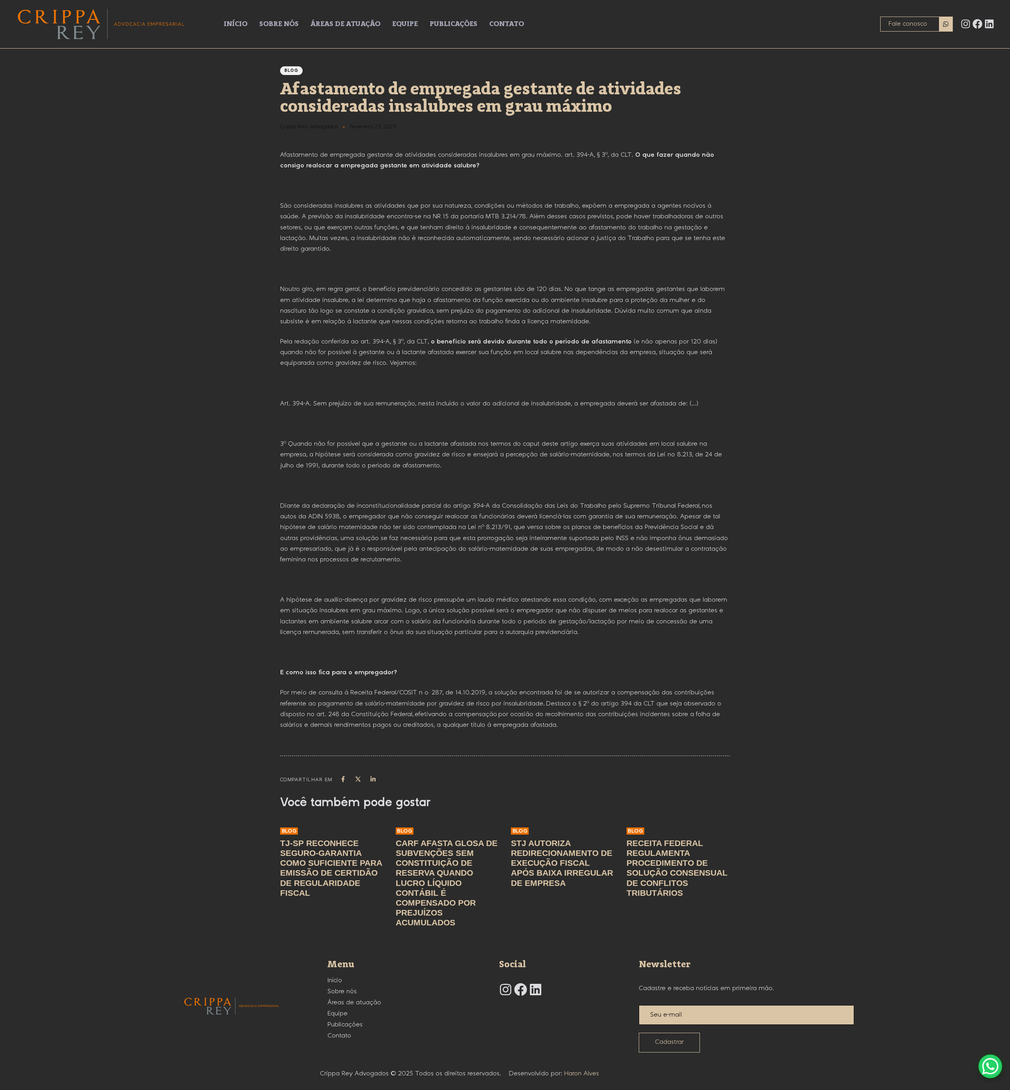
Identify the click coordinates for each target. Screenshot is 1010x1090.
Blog (291, 70)
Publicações (453, 24)
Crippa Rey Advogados (309, 126)
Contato (506, 24)
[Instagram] (966, 24)
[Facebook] (977, 24)
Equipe (405, 24)
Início (235, 24)
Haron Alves (581, 1073)
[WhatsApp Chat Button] (990, 1066)
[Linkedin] (989, 24)
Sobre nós (279, 24)
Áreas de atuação (345, 24)
